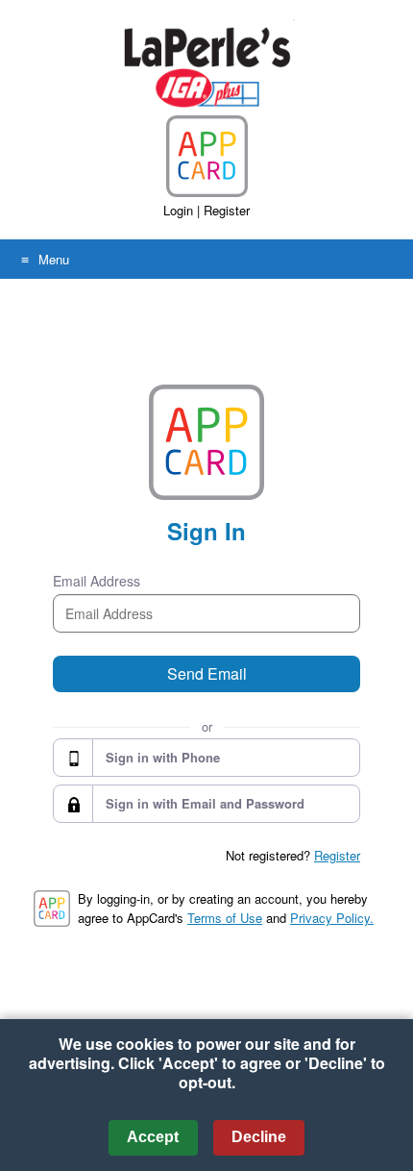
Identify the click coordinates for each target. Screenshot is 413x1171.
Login (178, 210)
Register (227, 210)
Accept (153, 1137)
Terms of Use (224, 918)
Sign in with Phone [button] (163, 757)
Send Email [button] (207, 673)
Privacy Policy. (332, 918)
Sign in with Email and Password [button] (205, 803)
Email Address (96, 580)
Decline (258, 1137)
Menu (53, 259)
